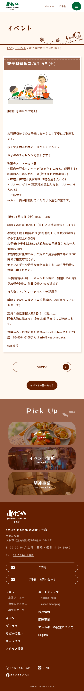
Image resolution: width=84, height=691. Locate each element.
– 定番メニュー (15, 597)
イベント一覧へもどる (42, 385)
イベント (20, 48)
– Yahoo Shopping (49, 604)
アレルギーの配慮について (55, 627)
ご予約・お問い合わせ (42, 579)
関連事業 (44, 619)
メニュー (49, 6)
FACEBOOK (20, 675)
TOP (10, 48)
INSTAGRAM (21, 668)
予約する (42, 367)
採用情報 (44, 612)
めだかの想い (14, 633)
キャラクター (14, 641)
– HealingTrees (47, 597)
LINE (46, 668)
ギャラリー (13, 626)
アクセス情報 (14, 648)
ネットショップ (48, 592)
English (43, 635)
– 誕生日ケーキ (15, 610)
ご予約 (62, 6)
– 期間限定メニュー (18, 604)
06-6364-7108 (23, 555)
